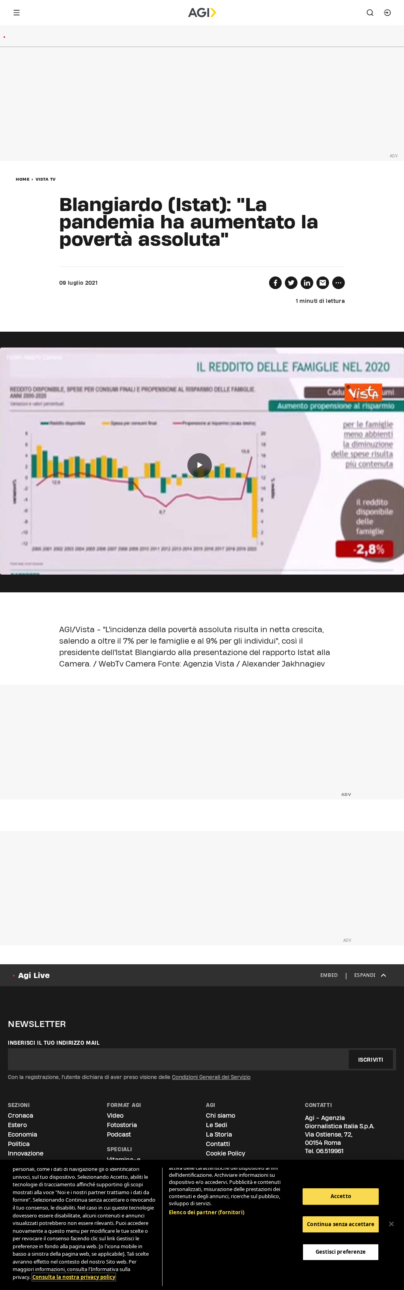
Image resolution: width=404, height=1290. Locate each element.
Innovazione (25, 1153)
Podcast (119, 1134)
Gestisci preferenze (341, 1251)
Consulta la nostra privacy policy (73, 1277)
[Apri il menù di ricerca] (370, 13)
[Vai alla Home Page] (202, 13)
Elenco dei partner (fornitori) (206, 1212)
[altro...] (338, 282)
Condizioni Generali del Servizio (211, 1077)
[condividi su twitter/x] (291, 282)
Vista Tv (46, 179)
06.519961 (330, 1151)
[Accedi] (387, 13)
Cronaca (20, 1115)
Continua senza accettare (340, 1224)
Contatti (218, 1144)
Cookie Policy (225, 1153)
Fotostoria (122, 1125)
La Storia (219, 1134)
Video (115, 1115)
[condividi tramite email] (322, 282)
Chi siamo (220, 1115)
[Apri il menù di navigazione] (17, 13)
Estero (17, 1125)
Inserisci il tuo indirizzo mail (54, 1042)
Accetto (341, 1196)
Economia (22, 1134)
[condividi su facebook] (275, 282)
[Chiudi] (391, 1224)
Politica (19, 1144)
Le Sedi (216, 1125)
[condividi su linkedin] (307, 282)
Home (23, 179)
